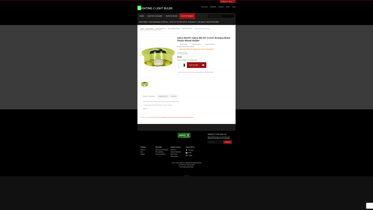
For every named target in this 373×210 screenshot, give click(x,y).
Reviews (173, 96)
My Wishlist (213, 7)
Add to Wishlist (184, 44)
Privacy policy (174, 156)
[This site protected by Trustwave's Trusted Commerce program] (199, 135)
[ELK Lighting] (168, 127)
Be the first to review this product (185, 46)
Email (189, 153)
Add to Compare (196, 44)
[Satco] (181, 127)
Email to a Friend (210, 44)
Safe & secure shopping (161, 149)
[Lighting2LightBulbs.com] (154, 8)
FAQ (141, 152)
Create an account (145, 117)
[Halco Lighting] (158, 127)
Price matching (159, 152)
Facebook (191, 150)
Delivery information (175, 152)
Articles (228, 7)
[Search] (232, 16)
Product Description (148, 96)
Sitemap (142, 154)
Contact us (173, 149)
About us (142, 149)
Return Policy (174, 154)
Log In (234, 7)
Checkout (221, 7)
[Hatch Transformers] (147, 127)
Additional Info (163, 96)
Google (190, 155)
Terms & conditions (160, 154)
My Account (205, 7)
